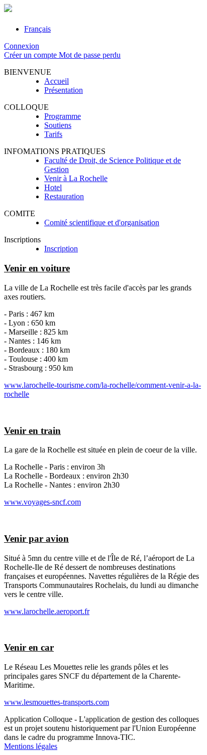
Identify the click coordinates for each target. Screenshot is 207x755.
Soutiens (57, 125)
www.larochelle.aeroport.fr (46, 611)
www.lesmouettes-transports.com (56, 702)
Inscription (61, 248)
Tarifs (53, 134)
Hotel (53, 187)
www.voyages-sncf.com (42, 502)
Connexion (21, 46)
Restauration (64, 196)
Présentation (63, 90)
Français (37, 29)
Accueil (56, 81)
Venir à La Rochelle (76, 178)
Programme (62, 116)
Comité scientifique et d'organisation (101, 222)
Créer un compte (31, 55)
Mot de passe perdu (90, 55)
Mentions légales (30, 746)
